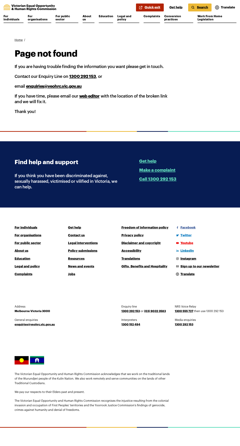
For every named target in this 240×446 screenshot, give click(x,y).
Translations (130, 258)
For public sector (66, 18)
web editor (89, 96)
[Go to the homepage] (30, 7)
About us (89, 18)
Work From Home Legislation (209, 18)
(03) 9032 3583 (155, 311)
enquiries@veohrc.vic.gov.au (54, 86)
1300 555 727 (184, 311)
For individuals (14, 18)
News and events (81, 266)
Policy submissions (82, 250)
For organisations (38, 18)
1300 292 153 (82, 76)
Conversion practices (174, 18)
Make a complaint (157, 170)
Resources (76, 258)
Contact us (76, 235)
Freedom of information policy (144, 227)
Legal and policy (127, 18)
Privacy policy (132, 235)
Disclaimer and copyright (141, 243)
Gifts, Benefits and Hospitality (144, 266)
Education (106, 16)
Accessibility (131, 250)
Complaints (152, 16)
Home (19, 40)
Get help (176, 7)
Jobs (71, 274)
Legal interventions (83, 243)
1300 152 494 (130, 324)
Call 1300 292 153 (157, 179)
